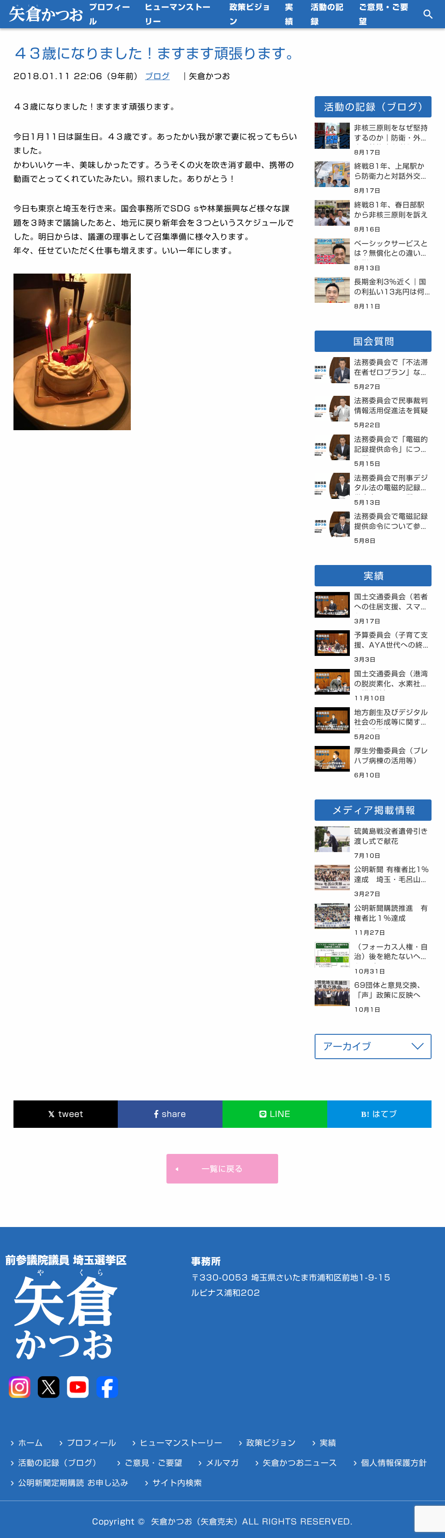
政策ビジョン (250, 14)
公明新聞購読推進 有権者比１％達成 (391, 913)
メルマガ (222, 1463)
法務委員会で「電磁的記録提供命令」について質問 (391, 446)
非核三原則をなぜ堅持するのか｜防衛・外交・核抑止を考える (391, 134)
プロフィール (109, 14)
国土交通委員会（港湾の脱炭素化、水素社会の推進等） (391, 680)
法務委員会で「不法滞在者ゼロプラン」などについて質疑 (391, 369)
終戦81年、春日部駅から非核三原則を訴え (391, 209)
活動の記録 (327, 14)
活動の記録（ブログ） (59, 1463)
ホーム (30, 1443)
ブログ (157, 76)
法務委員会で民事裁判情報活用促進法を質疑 (391, 405)
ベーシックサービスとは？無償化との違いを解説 (391, 250)
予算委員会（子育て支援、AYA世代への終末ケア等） (392, 642)
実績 (289, 14)
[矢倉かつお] (46, 19)
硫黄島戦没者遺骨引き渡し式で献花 (391, 836)
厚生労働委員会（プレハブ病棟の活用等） (391, 755)
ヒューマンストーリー (178, 14)
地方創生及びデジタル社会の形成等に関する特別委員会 (391, 719)
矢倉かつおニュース (300, 1463)
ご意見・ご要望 (383, 14)
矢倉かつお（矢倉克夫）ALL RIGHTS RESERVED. (252, 1521)
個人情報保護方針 (394, 1463)
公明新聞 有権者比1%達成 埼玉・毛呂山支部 (391, 876)
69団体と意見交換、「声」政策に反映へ (389, 990)
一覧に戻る (222, 1169)
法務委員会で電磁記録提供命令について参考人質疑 (391, 523)
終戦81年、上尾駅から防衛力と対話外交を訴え (391, 173)
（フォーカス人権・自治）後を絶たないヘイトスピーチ (391, 953)
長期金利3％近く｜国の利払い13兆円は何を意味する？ (390, 288)
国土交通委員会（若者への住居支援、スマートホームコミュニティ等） (391, 603)
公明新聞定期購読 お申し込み (73, 1483)
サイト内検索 (177, 1483)
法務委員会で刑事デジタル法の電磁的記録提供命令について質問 (391, 485)
